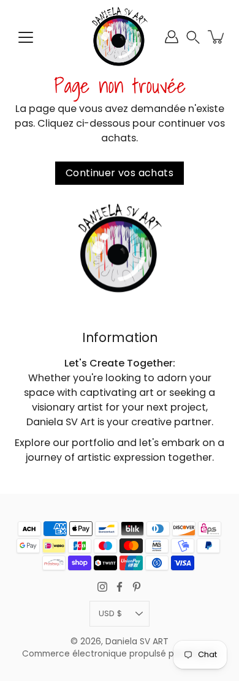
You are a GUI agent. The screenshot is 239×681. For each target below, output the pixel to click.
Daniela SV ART (137, 641)
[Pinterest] (136, 587)
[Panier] (217, 37)
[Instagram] (102, 587)
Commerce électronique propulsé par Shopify (119, 654)
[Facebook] (119, 587)
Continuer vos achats (119, 173)
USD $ (110, 613)
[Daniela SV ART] (119, 36)
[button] (193, 37)
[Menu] (25, 37)
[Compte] (171, 37)
